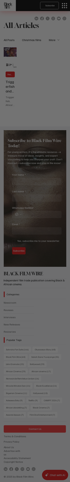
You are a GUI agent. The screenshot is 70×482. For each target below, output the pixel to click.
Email (11, 265)
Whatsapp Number (17, 250)
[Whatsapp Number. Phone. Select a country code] (13, 257)
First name (14, 221)
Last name (14, 236)
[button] (62, 191)
